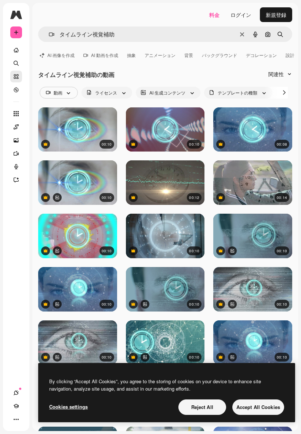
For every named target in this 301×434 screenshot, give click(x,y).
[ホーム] (16, 50)
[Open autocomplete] (49, 34)
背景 (188, 55)
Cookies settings (68, 406)
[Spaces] (16, 127)
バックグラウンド (219, 55)
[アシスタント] (16, 180)
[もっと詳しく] (16, 90)
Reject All (202, 406)
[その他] (16, 419)
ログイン (241, 14)
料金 (214, 14)
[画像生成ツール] (16, 140)
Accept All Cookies (258, 406)
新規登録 (276, 14)
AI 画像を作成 (61, 55)
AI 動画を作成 (104, 55)
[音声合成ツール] (16, 166)
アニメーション (160, 55)
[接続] (16, 393)
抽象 (131, 55)
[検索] (16, 63)
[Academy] (16, 406)
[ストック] (16, 76)
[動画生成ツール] (16, 153)
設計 (290, 55)
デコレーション (261, 55)
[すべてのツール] (16, 114)
